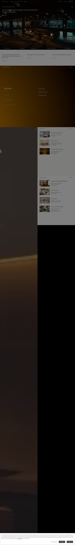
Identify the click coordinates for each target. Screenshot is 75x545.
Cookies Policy (19, 538)
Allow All (70, 541)
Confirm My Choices (54, 541)
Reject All (62, 541)
